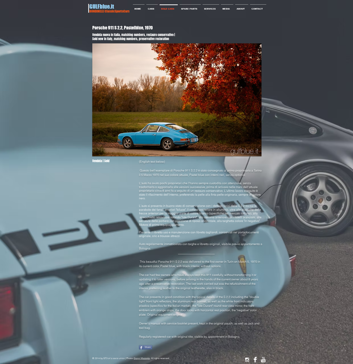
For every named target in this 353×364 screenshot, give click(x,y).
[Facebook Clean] (255, 359)
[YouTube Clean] (263, 359)
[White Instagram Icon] (247, 359)
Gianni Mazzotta (142, 358)
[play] (252, 153)
